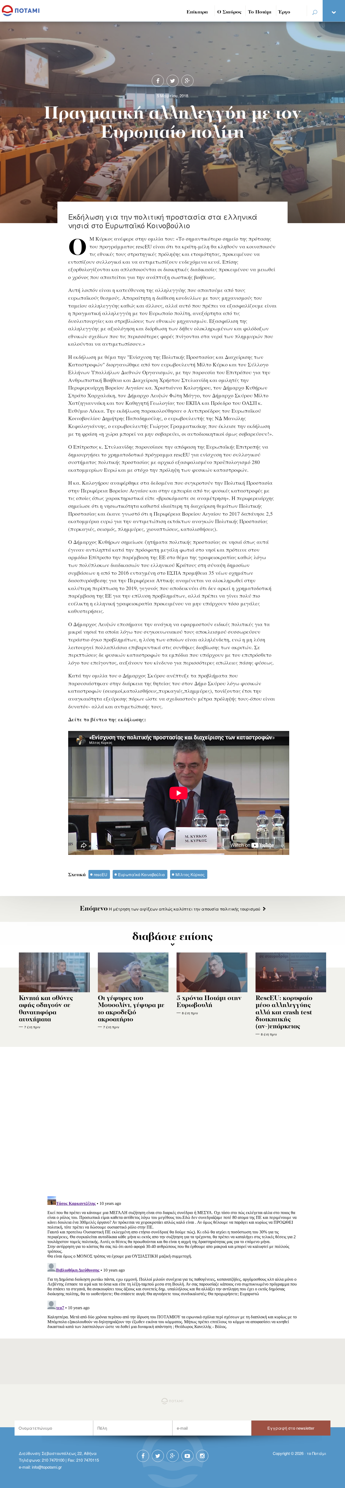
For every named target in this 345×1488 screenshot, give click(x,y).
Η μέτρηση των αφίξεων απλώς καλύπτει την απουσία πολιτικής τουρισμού (170, 909)
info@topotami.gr (47, 1467)
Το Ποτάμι (259, 12)
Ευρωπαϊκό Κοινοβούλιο (141, 874)
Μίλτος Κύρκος (190, 874)
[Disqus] (172, 1122)
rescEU (100, 874)
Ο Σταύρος (229, 12)
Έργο (284, 12)
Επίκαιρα (197, 12)
